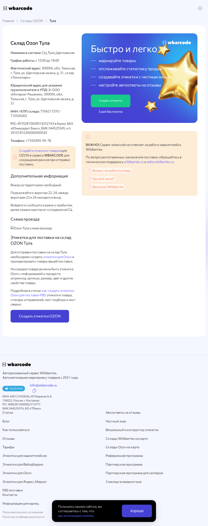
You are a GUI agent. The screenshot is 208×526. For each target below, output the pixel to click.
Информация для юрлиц (20, 503)
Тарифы (8, 447)
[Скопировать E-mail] (34, 390)
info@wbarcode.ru (43, 385)
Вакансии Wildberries (108, 187)
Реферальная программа (124, 455)
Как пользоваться (15, 430)
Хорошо (137, 511)
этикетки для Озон (57, 257)
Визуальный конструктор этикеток (132, 430)
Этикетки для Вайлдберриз (22, 464)
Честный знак (116, 421)
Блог (6, 421)
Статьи (7, 412)
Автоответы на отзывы (123, 412)
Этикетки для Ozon (16, 473)
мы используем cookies (75, 515)
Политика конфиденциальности (23, 516)
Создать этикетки (110, 100)
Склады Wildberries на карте (127, 438)
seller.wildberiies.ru (160, 162)
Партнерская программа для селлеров (134, 473)
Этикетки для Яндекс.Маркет (24, 481)
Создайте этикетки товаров (40, 150)
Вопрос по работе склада (111, 170)
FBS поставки (12, 490)
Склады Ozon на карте (122, 447)
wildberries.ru (134, 162)
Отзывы (8, 438)
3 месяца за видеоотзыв (123, 481)
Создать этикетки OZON (40, 316)
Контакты (9, 494)
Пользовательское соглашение (22, 512)
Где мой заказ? (103, 178)
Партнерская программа (124, 464)
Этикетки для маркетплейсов (24, 455)
